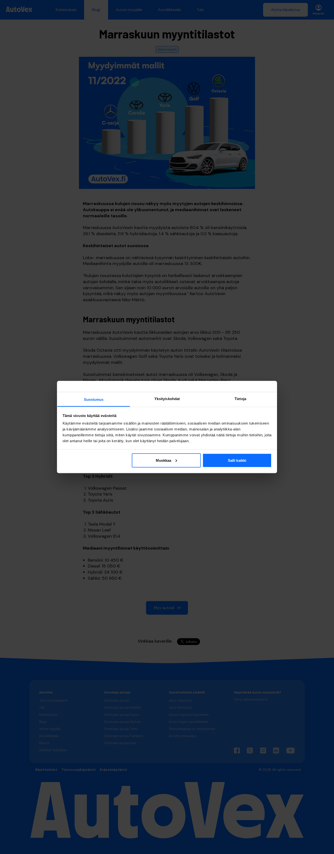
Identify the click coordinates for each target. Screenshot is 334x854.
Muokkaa (163, 460)
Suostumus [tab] (94, 399)
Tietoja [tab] (240, 399)
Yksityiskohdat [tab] (167, 399)
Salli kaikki (237, 460)
